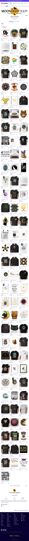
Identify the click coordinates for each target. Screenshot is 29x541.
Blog (1, 519)
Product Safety (16, 520)
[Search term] (10, 3)
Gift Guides (2, 515)
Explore (2, 6)
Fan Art (2, 516)
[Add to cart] (8, 40)
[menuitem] (2, 6)
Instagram (23, 515)
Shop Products (11, 21)
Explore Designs (17, 21)
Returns (15, 516)
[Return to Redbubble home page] (4, 3)
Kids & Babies (25, 6)
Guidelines (15, 519)
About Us (8, 515)
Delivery (15, 515)
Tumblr (23, 519)
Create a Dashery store (9, 526)
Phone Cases (13, 6)
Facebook (23, 516)
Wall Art (17, 6)
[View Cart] (27, 3)
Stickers (9, 6)
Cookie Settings (16, 524)
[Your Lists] (25, 3)
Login (1, 522)
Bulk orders (2, 525)
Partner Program (8, 518)
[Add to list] (8, 29)
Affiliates (8, 520)
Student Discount (2, 521)
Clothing (5, 6)
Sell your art (8, 521)
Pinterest (23, 520)
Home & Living (20, 6)
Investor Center (9, 516)
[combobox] (10, 3)
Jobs (7, 522)
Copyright (15, 521)
